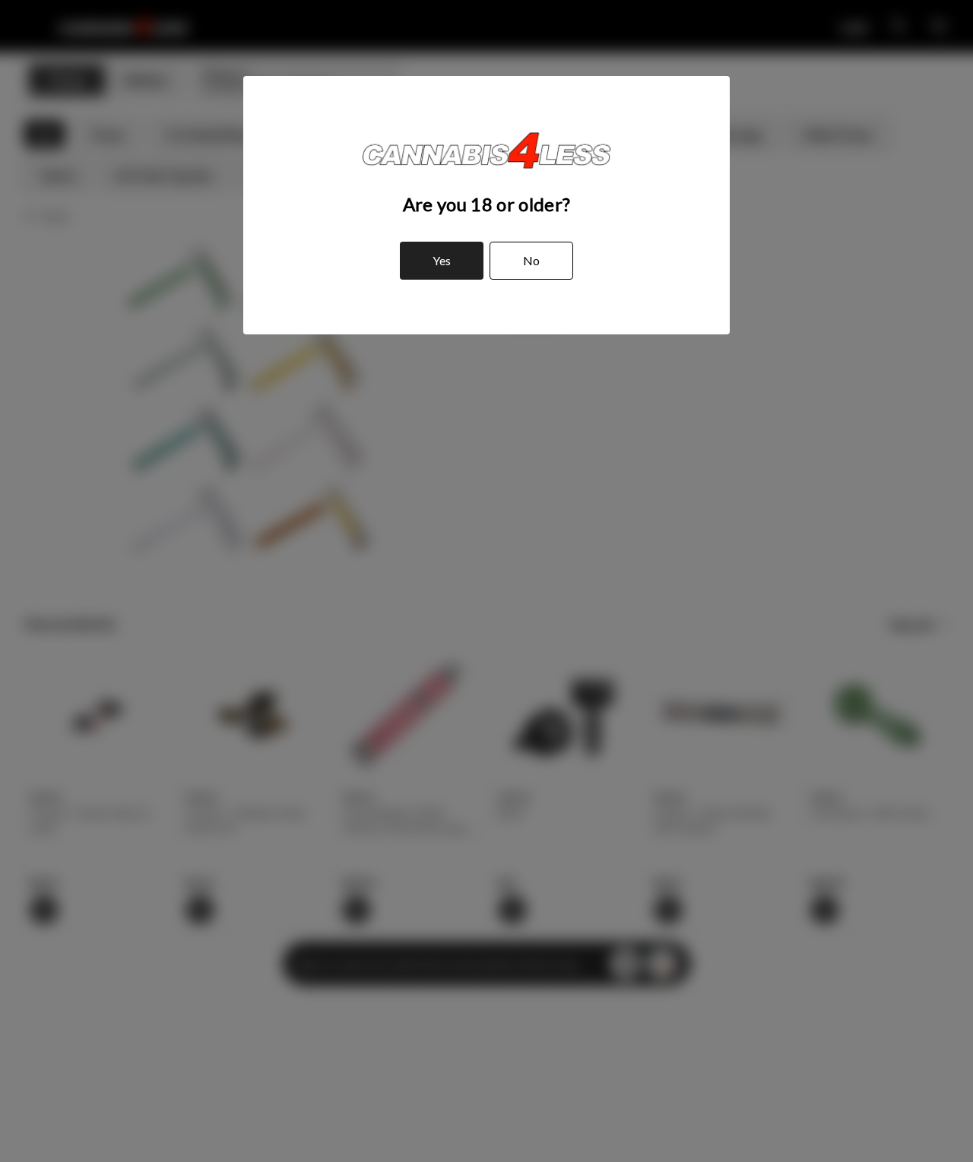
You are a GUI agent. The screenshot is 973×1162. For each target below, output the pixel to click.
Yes (442, 260)
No (531, 260)
